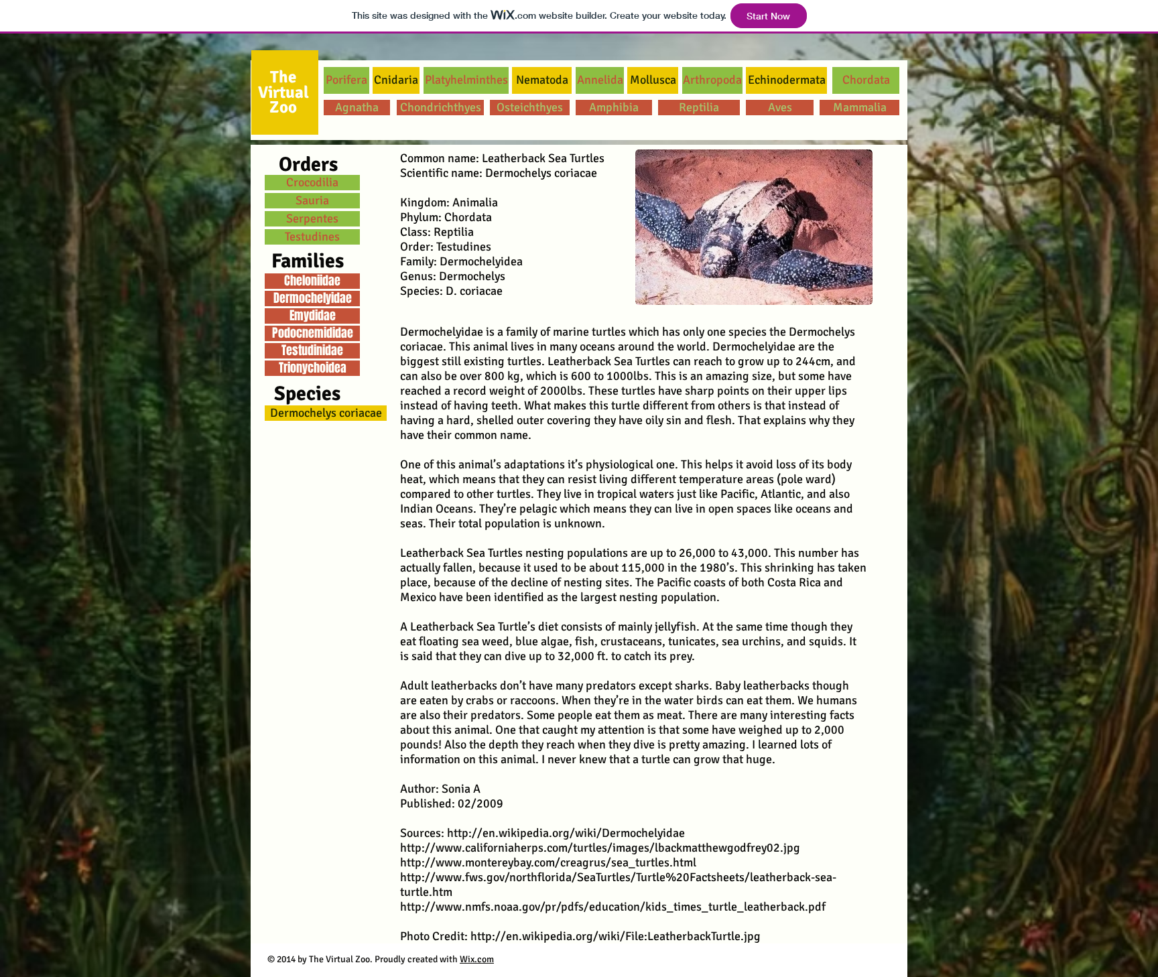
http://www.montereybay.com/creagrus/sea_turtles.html (548, 862)
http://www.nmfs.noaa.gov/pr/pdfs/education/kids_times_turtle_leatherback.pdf (613, 906)
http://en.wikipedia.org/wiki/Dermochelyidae (566, 833)
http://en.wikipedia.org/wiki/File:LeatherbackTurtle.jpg (615, 936)
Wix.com (477, 959)
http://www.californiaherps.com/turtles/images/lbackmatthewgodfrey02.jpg (600, 847)
